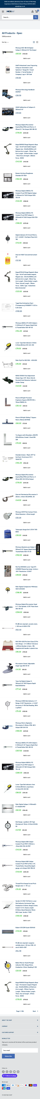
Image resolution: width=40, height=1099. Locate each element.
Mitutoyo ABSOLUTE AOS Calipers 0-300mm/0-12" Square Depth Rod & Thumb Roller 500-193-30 (26, 745)
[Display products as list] (34, 42)
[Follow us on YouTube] (14, 1071)
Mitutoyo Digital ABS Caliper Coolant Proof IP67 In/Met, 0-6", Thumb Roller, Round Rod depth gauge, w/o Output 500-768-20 (26, 865)
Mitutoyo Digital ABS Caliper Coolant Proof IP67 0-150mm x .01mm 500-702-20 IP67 (25, 844)
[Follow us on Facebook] (3, 1071)
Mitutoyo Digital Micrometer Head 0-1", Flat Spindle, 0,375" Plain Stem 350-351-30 (27, 606)
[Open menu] (3, 11)
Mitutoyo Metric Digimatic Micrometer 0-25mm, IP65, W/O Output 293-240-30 (26, 725)
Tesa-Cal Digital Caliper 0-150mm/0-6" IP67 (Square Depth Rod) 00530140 (26, 683)
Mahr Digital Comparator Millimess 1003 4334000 (26, 588)
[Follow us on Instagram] (10, 1071)
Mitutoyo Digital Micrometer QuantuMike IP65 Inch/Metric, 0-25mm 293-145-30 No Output (26, 477)
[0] (36, 11)
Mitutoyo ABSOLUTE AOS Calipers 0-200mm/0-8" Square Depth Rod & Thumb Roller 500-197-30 (26, 325)
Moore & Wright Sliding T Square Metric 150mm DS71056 (26, 418)
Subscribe (8, 1056)
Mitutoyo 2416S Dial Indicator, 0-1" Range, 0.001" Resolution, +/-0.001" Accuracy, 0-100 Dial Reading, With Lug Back (27, 704)
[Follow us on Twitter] (7, 1071)
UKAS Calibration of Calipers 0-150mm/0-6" (25, 108)
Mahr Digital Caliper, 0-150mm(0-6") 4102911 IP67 (26, 805)
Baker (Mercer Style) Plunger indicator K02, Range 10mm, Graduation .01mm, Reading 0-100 (26, 965)
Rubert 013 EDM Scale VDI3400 (25, 927)
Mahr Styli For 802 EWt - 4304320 (26, 360)
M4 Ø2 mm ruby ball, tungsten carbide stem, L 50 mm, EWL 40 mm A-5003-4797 (26, 945)
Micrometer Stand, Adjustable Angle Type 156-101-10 (25, 665)
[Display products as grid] (37, 42)
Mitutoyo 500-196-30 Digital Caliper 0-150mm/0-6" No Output (26, 49)
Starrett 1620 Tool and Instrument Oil (26, 256)
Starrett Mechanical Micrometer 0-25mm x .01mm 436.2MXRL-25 (27, 495)
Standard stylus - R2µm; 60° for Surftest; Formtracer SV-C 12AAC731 (25, 457)
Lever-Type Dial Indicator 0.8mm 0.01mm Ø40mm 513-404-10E (26, 344)
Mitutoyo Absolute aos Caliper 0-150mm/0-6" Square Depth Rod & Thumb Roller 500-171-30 (26, 549)
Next (34, 1011)
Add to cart (26, 58)
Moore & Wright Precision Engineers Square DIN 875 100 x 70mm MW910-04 (25, 400)
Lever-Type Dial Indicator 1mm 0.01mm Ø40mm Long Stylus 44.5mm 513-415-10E (25, 787)
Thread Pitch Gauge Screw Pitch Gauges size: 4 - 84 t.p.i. (26, 885)
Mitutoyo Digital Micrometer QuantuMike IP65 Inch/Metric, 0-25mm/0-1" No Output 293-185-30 (26, 127)
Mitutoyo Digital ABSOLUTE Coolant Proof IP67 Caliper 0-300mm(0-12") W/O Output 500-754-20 (26, 766)
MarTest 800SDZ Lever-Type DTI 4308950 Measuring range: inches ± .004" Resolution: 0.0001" (27, 569)
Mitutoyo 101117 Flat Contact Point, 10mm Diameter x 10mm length (26, 513)
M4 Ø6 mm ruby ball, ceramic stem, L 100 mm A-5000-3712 (27, 625)
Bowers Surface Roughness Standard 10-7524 (24, 174)
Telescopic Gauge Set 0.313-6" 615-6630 (27, 531)
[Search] (35, 17)
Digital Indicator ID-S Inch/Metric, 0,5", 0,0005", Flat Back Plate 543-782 (27, 237)
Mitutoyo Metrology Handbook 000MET (25, 91)
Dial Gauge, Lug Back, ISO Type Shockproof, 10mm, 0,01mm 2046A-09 (27, 824)
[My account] (32, 11)
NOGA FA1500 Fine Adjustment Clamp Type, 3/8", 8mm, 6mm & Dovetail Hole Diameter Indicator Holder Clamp (26, 379)
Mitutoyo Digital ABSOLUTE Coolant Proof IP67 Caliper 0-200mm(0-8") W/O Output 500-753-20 (27, 216)
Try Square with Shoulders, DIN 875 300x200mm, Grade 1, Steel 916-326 (27, 437)
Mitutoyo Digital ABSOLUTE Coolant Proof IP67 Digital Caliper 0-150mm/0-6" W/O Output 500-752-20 (26, 194)
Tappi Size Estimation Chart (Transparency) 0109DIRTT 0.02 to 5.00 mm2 (26, 305)
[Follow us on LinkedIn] (18, 1071)
